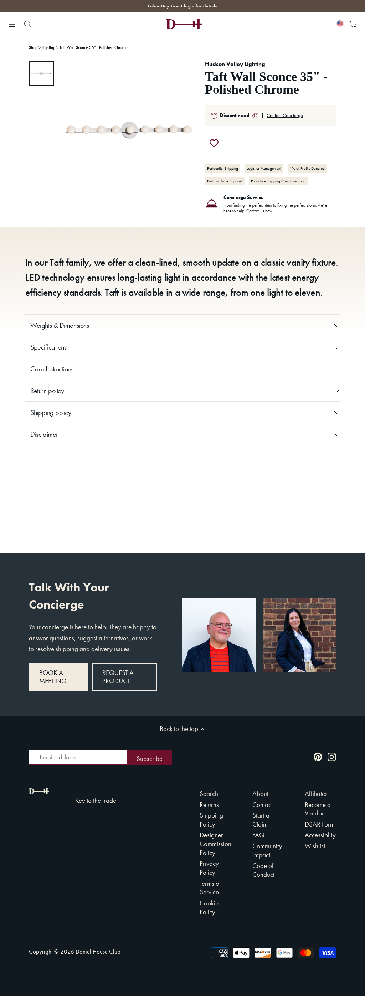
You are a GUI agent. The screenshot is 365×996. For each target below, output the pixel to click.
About (260, 793)
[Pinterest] (318, 756)
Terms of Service (210, 888)
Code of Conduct (263, 870)
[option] (41, 73)
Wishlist (315, 846)
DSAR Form (320, 824)
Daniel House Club (98, 951)
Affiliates (316, 793)
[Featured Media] (129, 130)
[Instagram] (332, 756)
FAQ (258, 834)
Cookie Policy (209, 907)
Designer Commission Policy (215, 843)
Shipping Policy (211, 820)
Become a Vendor (318, 809)
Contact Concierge (285, 115)
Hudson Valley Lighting (235, 64)
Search (209, 793)
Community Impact (267, 850)
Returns (209, 804)
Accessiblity (320, 834)
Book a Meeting (52, 676)
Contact (262, 804)
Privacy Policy (209, 868)
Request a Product (118, 676)
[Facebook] (304, 756)
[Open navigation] (12, 24)
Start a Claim (260, 820)
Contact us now (259, 211)
